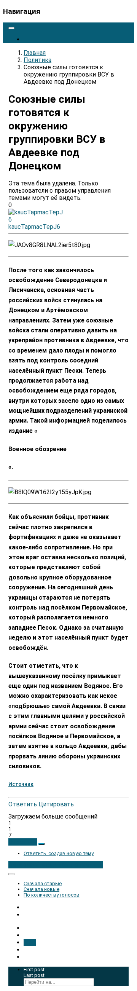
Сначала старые (43, 883)
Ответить (22, 804)
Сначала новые (41, 889)
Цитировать (56, 804)
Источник (20, 784)
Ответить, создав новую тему (59, 853)
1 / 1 (30, 942)
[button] (22, 842)
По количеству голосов (52, 895)
